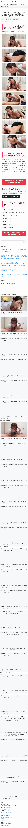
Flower (3, 19)
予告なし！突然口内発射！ (7, 812)
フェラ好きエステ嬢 (5, 21)
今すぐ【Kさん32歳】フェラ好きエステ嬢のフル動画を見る (14, 233)
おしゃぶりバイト (5, 813)
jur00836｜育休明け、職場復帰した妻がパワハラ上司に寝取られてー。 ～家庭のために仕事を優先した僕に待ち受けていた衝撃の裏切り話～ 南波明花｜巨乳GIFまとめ (14, 257)
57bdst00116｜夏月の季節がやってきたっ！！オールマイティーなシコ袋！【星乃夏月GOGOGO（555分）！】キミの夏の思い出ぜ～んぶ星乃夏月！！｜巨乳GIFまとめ (13, 264)
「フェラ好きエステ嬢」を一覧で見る (9, 805)
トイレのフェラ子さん (6, 815)
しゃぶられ (14, 1)
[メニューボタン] (1, 1)
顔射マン (3, 820)
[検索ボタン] (26, 1)
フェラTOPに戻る (5, 825)
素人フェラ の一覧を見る (6, 823)
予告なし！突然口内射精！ (7, 817)
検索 (25, 241)
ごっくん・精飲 (8, 19)
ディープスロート (16, 19)
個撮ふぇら (3, 818)
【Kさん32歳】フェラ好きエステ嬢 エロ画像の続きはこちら (14, 181)
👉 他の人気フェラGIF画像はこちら (11, 196)
